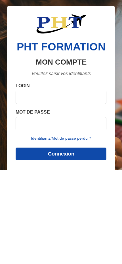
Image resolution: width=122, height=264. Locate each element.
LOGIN (23, 85)
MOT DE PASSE (33, 112)
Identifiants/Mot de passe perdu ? (61, 138)
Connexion (61, 154)
